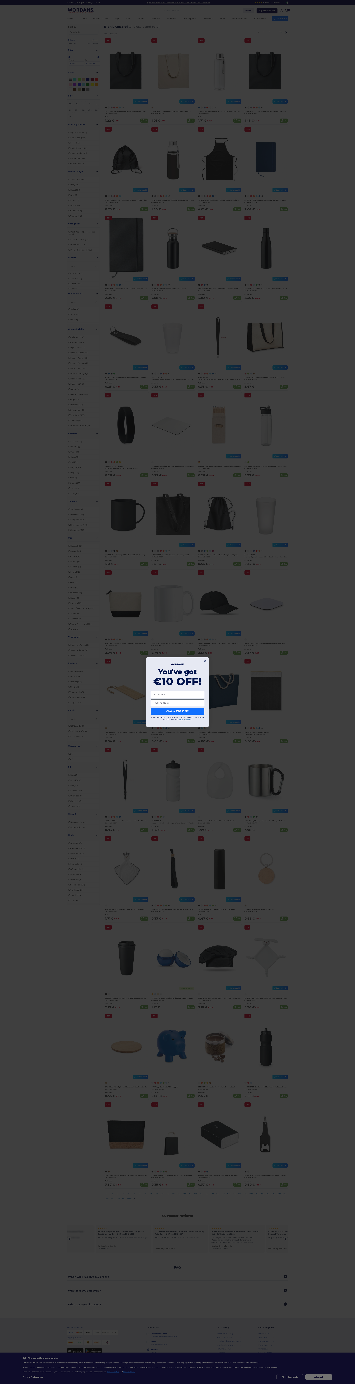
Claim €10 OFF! (177, 711)
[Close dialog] (205, 661)
